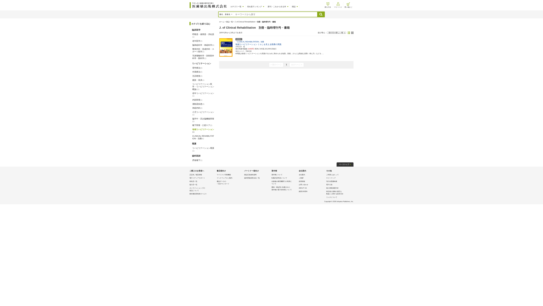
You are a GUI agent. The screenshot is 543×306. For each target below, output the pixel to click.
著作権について (277, 175)
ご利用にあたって (332, 175)
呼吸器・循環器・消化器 (203, 35)
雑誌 (294, 7)
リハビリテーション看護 (203, 149)
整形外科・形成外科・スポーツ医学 (203, 50)
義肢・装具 (198, 80)
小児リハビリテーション (203, 113)
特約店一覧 (193, 181)
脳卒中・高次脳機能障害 (203, 120)
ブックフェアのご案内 (224, 178)
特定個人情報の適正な (334, 193)
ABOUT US (303, 188)
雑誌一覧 (229, 22)
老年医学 (197, 41)
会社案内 (302, 175)
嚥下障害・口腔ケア (202, 125)
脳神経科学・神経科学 (203, 45)
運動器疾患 (198, 104)
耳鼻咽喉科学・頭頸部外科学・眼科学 (203, 57)
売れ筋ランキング (254, 7)
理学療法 (197, 68)
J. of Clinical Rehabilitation (245, 22)
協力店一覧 (193, 184)
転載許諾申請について (279, 178)
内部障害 (197, 100)
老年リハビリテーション (203, 94)
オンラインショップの (197, 189)
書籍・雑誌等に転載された (282, 188)
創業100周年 (303, 191)
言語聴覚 (197, 76)
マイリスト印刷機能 (224, 175)
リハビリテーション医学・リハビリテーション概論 (203, 86)
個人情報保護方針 (332, 188)
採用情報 (302, 181)
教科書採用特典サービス (198, 194)
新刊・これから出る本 (277, 7)
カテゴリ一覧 (235, 7)
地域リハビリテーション (203, 130)
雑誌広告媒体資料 (250, 175)
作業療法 (197, 72)
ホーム (221, 22)
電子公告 (329, 184)
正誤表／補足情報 (195, 175)
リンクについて (331, 197)
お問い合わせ (303, 184)
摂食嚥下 (197, 160)
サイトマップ (331, 178)
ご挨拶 (301, 178)
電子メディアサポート (197, 178)
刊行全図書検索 (331, 181)
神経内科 (197, 108)
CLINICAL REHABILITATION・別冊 (203, 137)
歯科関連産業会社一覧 (252, 178)
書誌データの (223, 182)
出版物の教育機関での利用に (282, 182)
